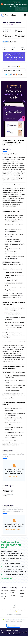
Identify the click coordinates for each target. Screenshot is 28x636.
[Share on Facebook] (9, 74)
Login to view (13, 476)
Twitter (22, 590)
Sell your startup (3, 597)
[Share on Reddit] (14, 74)
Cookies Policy (17, 634)
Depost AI (8, 621)
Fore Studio (19, 621)
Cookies (12, 599)
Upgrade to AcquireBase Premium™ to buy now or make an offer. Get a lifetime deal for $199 (14, 56)
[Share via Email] (21, 74)
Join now (20, 9)
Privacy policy (12, 591)
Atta (13, 619)
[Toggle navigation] (25, 15)
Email (21, 596)
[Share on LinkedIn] (11, 74)
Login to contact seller (13, 529)
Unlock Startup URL (8, 24)
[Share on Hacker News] (16, 74)
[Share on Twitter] (6, 74)
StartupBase (22, 619)
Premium (3, 593)
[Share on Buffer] (19, 74)
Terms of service (12, 596)
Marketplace (4, 590)
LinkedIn (22, 593)
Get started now (6, 578)
